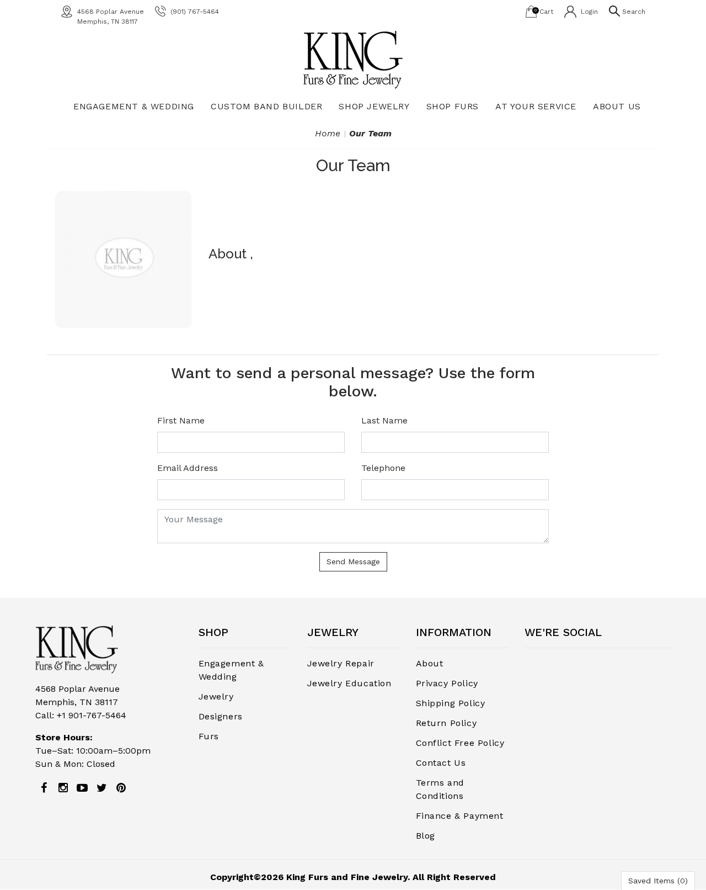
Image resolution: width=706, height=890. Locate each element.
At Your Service (535, 106)
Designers (221, 716)
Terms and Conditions (440, 789)
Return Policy (446, 723)
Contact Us (441, 762)
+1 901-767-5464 (91, 715)
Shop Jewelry (374, 106)
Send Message (353, 561)
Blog (425, 835)
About (429, 663)
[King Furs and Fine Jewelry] (353, 59)
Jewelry (216, 696)
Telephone (383, 468)
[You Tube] (82, 788)
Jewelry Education (349, 683)
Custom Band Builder (266, 106)
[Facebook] (43, 788)
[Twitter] (101, 788)
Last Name (384, 420)
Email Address (187, 468)
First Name (181, 420)
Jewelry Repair (341, 663)
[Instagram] (63, 788)
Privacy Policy (447, 683)
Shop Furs (452, 106)
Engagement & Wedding (133, 106)
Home (327, 133)
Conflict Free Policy (460, 743)
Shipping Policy (450, 703)
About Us (617, 106)
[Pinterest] (121, 788)
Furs (209, 736)
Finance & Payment (460, 815)
